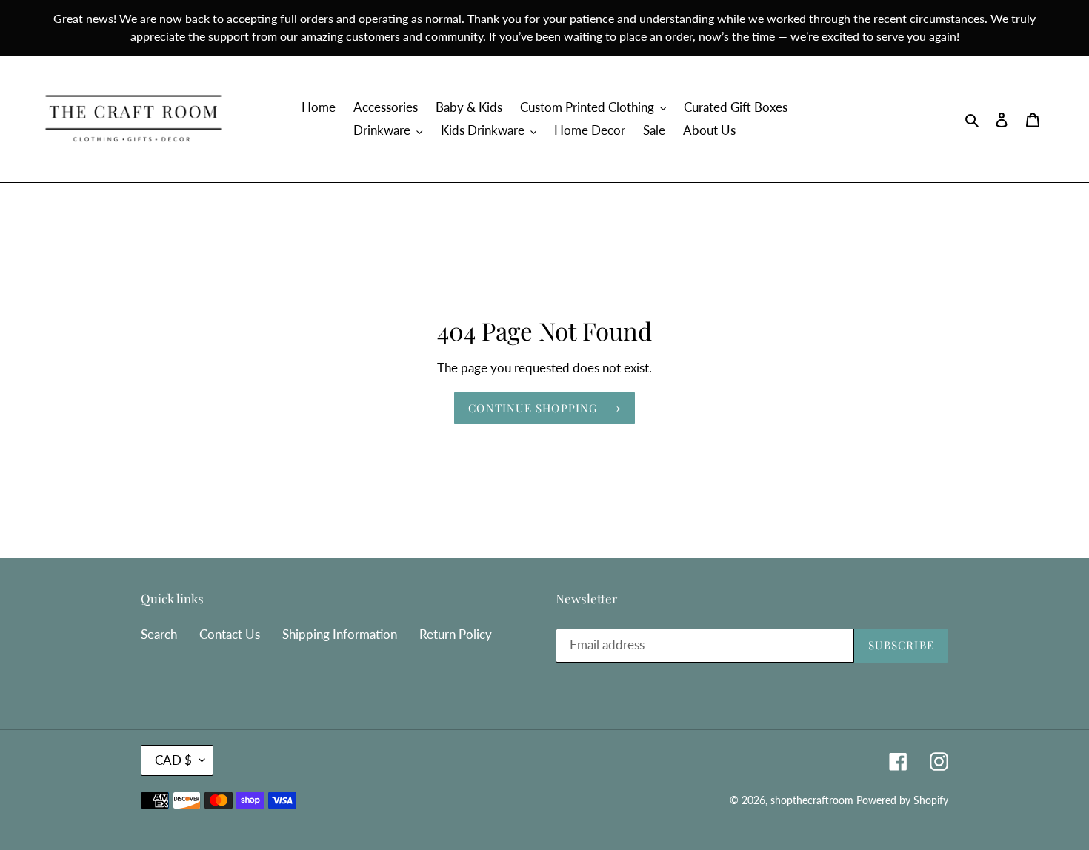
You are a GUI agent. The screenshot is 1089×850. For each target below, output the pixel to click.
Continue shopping (533, 408)
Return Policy (455, 634)
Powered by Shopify (902, 800)
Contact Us (229, 634)
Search (159, 634)
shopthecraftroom (811, 800)
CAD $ (173, 760)
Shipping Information (339, 634)
